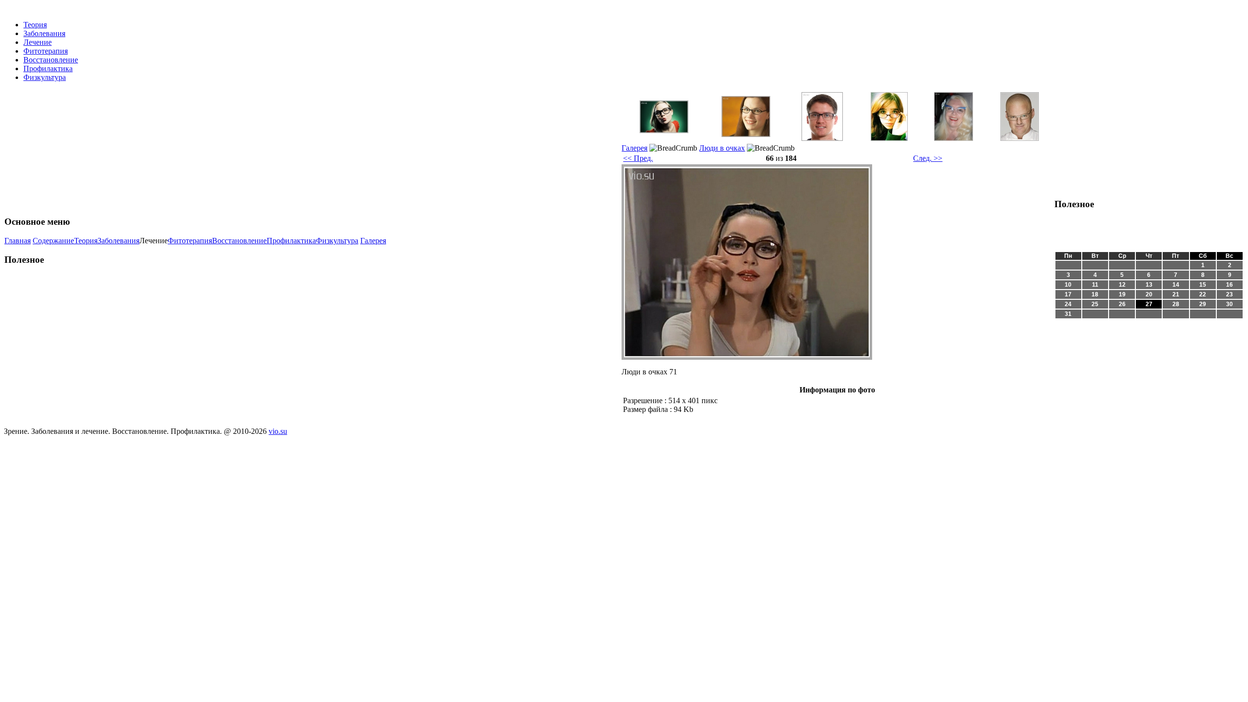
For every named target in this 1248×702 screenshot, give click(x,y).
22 (1202, 294)
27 (1149, 304)
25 (1095, 304)
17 (1068, 294)
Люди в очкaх (722, 148)
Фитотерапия (45, 51)
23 (1229, 294)
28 (1175, 304)
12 (1122, 284)
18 (1095, 294)
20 (1149, 294)
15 (1202, 284)
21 (1175, 294)
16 (1229, 284)
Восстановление (50, 60)
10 (1068, 284)
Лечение (37, 42)
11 (1095, 284)
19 (1122, 294)
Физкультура (44, 77)
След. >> (927, 158)
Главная (17, 240)
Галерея (373, 240)
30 (1229, 304)
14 (1175, 284)
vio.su (278, 431)
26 (1122, 304)
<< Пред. (638, 158)
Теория (35, 24)
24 (1068, 304)
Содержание (53, 240)
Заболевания (44, 33)
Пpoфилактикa (48, 68)
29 (1202, 304)
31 (1068, 314)
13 (1149, 284)
